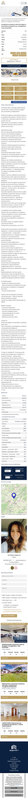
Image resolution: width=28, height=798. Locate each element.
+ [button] (3, 486)
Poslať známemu (20, 88)
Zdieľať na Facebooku (19, 102)
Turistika (23, 53)
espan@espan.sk (20, 560)
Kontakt (14, 768)
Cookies (14, 763)
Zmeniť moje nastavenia (14, 795)
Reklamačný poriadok (14, 761)
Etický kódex (14, 766)
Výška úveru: (8, 468)
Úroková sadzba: (8, 475)
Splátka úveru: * (14, 61)
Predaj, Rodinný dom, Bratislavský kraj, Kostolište (15, 18)
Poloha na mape (7, 93)
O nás (14, 757)
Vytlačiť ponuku (20, 93)
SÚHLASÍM (14, 788)
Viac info (17, 785)
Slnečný (13, 53)
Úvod (3, 18)
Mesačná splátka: (19, 476)
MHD (18, 53)
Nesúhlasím (14, 791)
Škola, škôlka (22, 55)
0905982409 (7, 560)
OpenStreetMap (19, 514)
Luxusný (15, 55)
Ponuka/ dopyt (14, 765)
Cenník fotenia (14, 770)
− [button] (3, 488)
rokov (22, 470)
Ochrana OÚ (14, 759)
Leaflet (9, 514)
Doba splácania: (19, 468)
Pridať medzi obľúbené (13, 84)
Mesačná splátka (20, 97)
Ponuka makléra (14, 562)
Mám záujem (7, 97)
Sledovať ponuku (7, 88)
